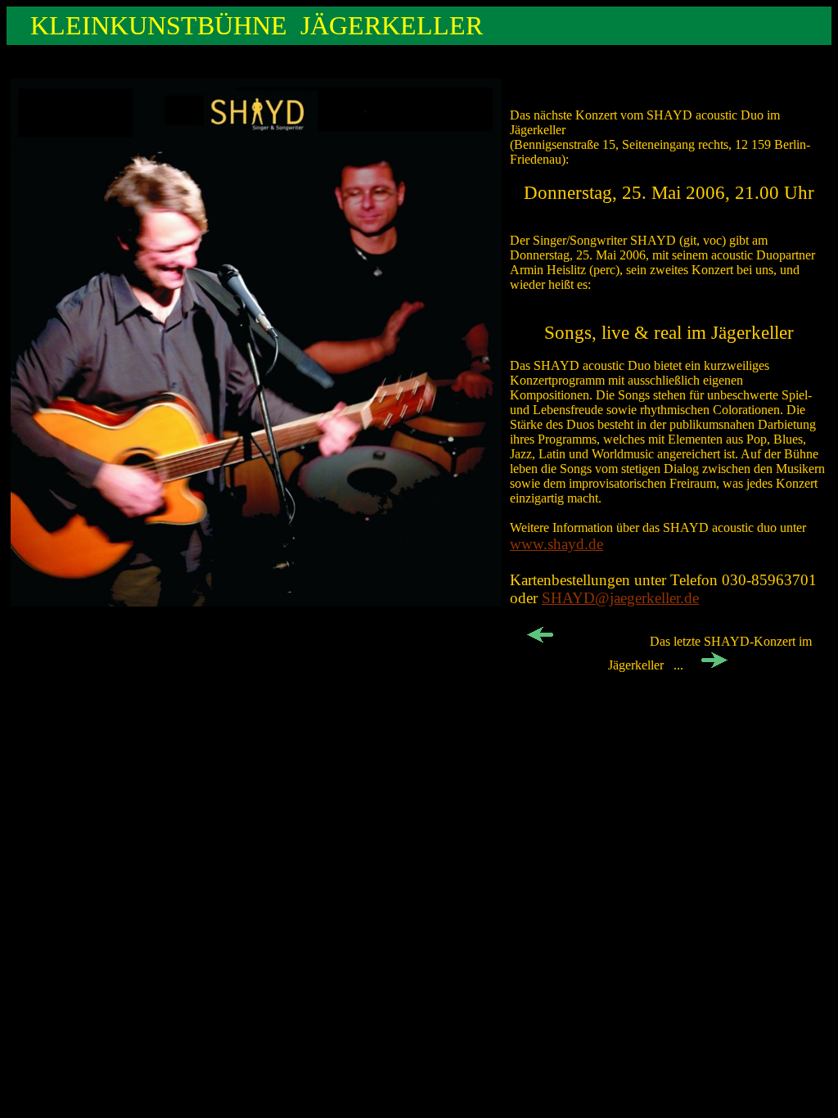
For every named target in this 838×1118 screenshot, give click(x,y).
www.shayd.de (556, 543)
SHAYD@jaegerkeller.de (620, 597)
